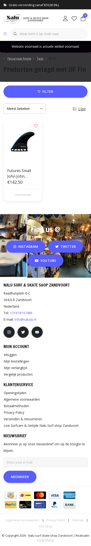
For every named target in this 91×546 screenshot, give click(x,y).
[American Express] (69, 495)
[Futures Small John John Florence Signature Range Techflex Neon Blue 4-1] (23, 141)
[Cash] (11, 495)
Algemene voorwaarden (22, 520)
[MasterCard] (40, 495)
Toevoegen (23, 195)
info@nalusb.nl (25, 319)
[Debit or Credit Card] (25, 504)
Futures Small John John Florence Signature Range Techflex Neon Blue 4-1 (22, 173)
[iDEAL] (25, 495)
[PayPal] (11, 504)
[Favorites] (74, 18)
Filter (47, 91)
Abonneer (20, 476)
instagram (28, 246)
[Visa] (55, 495)
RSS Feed (45, 526)
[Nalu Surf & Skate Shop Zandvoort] (27, 18)
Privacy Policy (56, 520)
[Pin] (40, 504)
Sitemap (78, 520)
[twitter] (23, 332)
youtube (48, 260)
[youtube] (37, 332)
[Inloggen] (65, 18)
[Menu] (5, 34)
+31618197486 (21, 313)
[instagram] (9, 332)
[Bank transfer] (69, 504)
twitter (68, 246)
